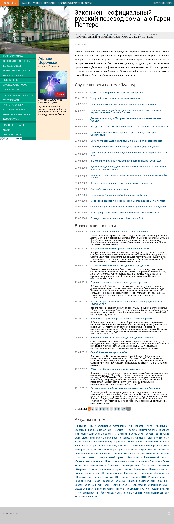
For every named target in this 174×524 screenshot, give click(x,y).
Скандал (132, 481)
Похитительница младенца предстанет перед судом (119, 265)
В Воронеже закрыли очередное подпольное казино (119, 248)
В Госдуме (131, 430)
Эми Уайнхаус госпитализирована (109, 189)
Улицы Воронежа (13, 105)
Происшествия (83, 477)
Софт (87, 484)
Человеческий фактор (155, 492)
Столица (126, 484)
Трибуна (120, 488)
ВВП (91, 433)
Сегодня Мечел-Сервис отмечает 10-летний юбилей (119, 231)
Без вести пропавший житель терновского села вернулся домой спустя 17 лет (126, 302)
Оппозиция (163, 465)
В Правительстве (148, 430)
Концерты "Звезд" (84, 449)
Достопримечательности (75, 3)
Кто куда (141, 449)
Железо (131, 441)
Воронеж (122, 433)
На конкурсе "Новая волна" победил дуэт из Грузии (118, 195)
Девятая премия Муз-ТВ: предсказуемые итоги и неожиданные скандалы (125, 119)
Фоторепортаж (86, 492)
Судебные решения (158, 484)
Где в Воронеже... (13, 89)
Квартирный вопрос (156, 445)
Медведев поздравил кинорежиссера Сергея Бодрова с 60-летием (127, 200)
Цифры (138, 492)
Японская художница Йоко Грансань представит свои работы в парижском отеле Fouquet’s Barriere (125, 111)
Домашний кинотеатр (134, 437)
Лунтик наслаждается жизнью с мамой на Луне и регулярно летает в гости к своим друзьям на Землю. (52, 110)
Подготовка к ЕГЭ (94, 473)
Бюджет (119, 430)
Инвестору (111, 445)
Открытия (81, 469)
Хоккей (110, 492)
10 (123, 408)
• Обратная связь (11, 513)
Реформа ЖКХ (111, 477)
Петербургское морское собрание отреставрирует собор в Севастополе (123, 133)
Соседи (79, 484)
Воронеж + (9, 3)
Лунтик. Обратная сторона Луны (50, 101)
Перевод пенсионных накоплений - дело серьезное (119, 282)
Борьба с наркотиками (100, 430)
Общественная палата (94, 465)
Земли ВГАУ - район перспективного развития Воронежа (122, 318)
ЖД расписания (12, 66)
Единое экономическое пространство (105, 441)
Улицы (37, 3)
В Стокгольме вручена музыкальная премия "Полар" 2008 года (125, 160)
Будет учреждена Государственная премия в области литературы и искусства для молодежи (128, 167)
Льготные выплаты (103, 453)
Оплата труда (149, 465)
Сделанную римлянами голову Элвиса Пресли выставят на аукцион (128, 206)
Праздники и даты (13, 125)
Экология (92, 496)
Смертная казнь (147, 481)
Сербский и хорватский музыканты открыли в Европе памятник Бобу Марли (128, 176)
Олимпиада (114, 465)
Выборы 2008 (136, 433)
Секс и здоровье (104, 481)
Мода (142, 453)
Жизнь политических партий (152, 441)
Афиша (26, 3)
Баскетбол (80, 430)
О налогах (155, 461)
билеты (60, 94)
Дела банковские (91, 437)
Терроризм (108, 488)
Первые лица (140, 469)
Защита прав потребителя (89, 445)
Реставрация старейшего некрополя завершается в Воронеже (125, 388)
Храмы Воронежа (13, 75)
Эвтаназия (80, 496)
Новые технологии (137, 461)
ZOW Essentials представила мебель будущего (116, 369)
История (49, 3)
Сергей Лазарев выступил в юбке (108, 352)
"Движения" (81, 426)
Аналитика (161, 426)
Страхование (139, 484)
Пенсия (127, 469)
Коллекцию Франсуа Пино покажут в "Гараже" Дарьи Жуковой (124, 146)
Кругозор (110, 449)
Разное (97, 477)
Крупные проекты (126, 449)
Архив (94, 34)
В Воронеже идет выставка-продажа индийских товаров (121, 337)
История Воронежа (14, 110)
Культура (135, 34)
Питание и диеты (158, 469)
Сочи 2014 (97, 484)
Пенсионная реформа (110, 469)
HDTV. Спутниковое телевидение (108, 426)
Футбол (100, 492)
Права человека (114, 473)
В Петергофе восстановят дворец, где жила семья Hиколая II (124, 212)
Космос (99, 449)
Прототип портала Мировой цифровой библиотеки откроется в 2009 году (128, 153)
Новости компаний (115, 461)
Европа (78, 441)
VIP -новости (136, 426)
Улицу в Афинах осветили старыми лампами (115, 98)
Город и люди (11, 100)
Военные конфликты (105, 433)
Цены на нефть (124, 492)
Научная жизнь (86, 457)
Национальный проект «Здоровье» (119, 457)
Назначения (163, 453)
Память (93, 469)
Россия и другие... (157, 477)
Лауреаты (164, 449)
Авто (149, 426)
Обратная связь (162, 3)
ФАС (142, 488)
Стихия (116, 484)
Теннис (97, 488)
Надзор (151, 453)
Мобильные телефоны (126, 453)
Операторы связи (131, 465)
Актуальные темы (114, 34)
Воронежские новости (16, 85)
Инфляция (138, 445)
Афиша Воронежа (13, 56)
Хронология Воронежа (16, 114)
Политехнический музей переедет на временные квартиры (123, 104)
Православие (131, 473)
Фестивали (152, 488)
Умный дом (132, 488)
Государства (151, 433)
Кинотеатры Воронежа (16, 61)
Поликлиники (11, 80)
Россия (124, 477)
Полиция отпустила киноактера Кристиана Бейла (117, 218)
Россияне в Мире (84, 481)
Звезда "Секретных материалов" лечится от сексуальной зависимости (129, 126)
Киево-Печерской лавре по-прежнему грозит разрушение (122, 183)
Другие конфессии (157, 437)
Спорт (108, 484)
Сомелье (162, 481)
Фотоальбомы (11, 119)
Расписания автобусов (17, 70)
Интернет (124, 445)
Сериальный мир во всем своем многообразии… (117, 92)
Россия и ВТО (138, 477)
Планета (79, 473)
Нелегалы (98, 461)
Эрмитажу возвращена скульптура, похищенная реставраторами (126, 140)
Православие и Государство (154, 473)
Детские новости (112, 437)
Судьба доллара (83, 488)
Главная (80, 34)
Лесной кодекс (84, 453)
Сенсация (120, 481)
